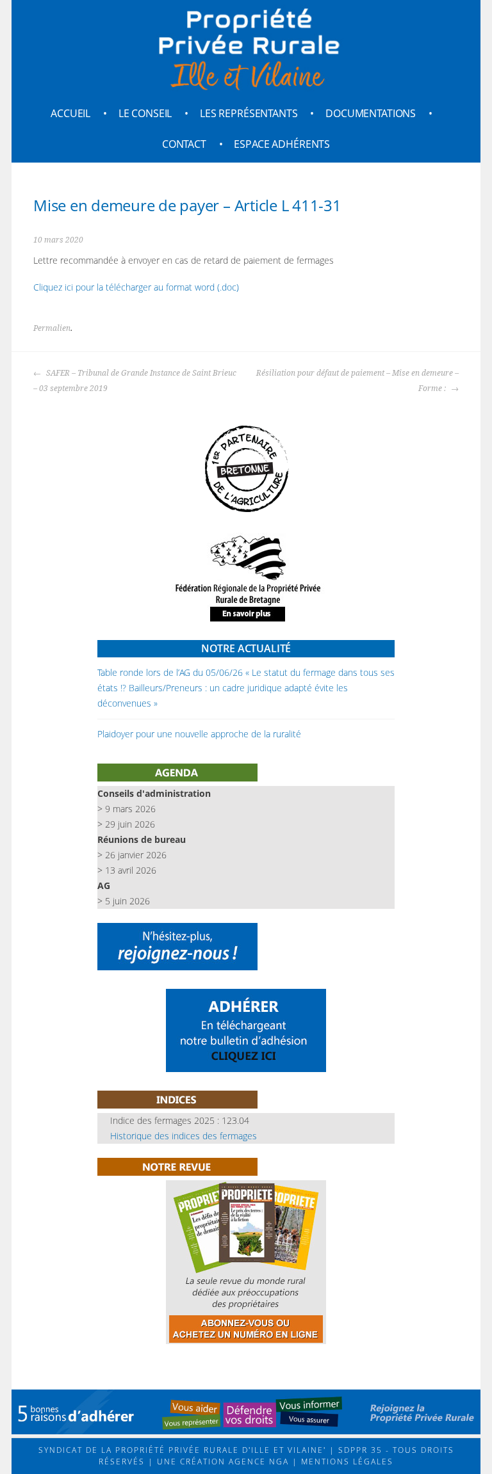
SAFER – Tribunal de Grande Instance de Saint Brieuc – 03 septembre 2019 (134, 381)
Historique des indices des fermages (183, 1136)
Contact (184, 144)
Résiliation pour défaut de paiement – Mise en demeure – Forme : (357, 381)
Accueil (70, 113)
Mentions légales (345, 1461)
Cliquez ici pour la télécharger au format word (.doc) (136, 287)
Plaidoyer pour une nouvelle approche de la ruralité (199, 734)
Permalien (51, 328)
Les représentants (249, 113)
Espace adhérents (282, 144)
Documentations (370, 113)
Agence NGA (257, 1461)
